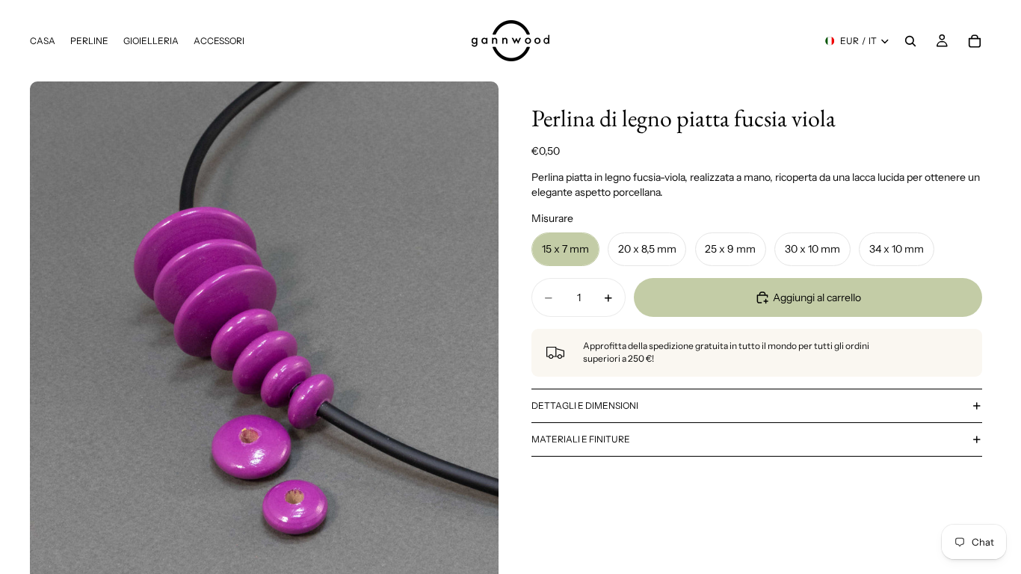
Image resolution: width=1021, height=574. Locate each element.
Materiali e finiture (580, 439)
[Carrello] (974, 41)
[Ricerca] (910, 41)
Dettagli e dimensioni (584, 405)
